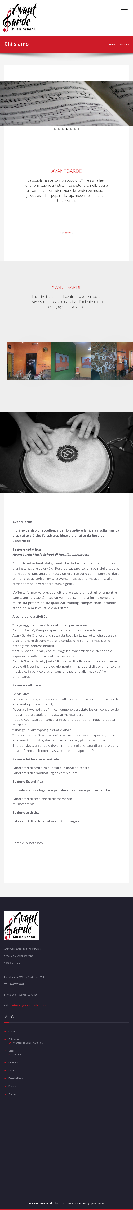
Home (112, 44)
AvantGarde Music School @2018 (46, 1203)
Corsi (11, 1050)
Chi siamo (124, 44)
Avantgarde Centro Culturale (28, 1042)
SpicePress (80, 1203)
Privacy (12, 1086)
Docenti (17, 1054)
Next (128, 102)
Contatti (12, 1094)
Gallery (12, 1070)
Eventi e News (15, 1078)
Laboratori (13, 1062)
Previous (4, 102)
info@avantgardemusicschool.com (28, 1005)
